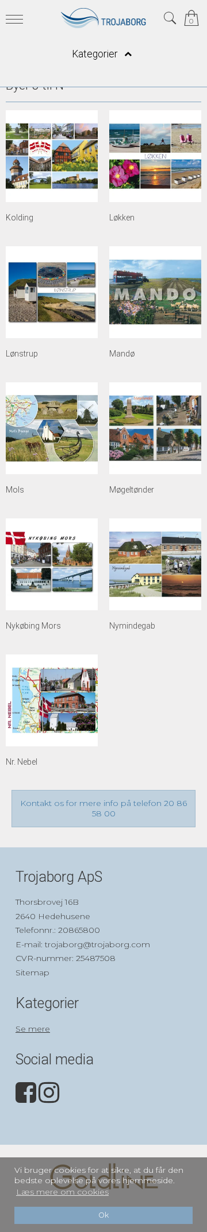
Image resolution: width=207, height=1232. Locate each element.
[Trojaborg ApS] (103, 18)
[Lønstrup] (52, 292)
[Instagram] (49, 1098)
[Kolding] (52, 156)
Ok (103, 1215)
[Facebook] (26, 1098)
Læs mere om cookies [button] (62, 1192)
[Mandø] (155, 292)
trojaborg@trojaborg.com (97, 944)
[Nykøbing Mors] (52, 564)
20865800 (79, 930)
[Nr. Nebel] (52, 700)
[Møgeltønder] (155, 428)
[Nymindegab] (155, 564)
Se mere (33, 1029)
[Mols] (52, 428)
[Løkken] (155, 156)
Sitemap (32, 972)
